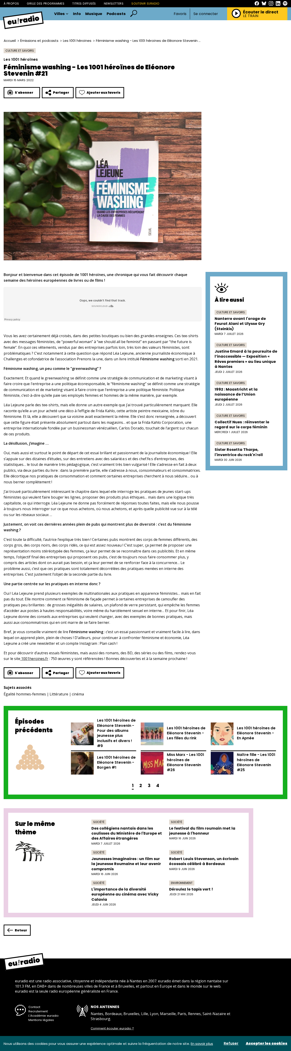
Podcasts (116, 14)
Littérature (59, 694)
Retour (21, 930)
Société (98, 822)
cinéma (78, 694)
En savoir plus (202, 1043)
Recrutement (38, 1011)
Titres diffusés (84, 3)
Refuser (231, 1043)
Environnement (182, 883)
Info (77, 14)
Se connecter (205, 14)
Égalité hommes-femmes (25, 694)
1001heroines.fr (34, 658)
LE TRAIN (250, 16)
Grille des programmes (45, 3)
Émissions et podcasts (39, 40)
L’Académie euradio (43, 1015)
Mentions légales (41, 1020)
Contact (34, 1007)
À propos (11, 3)
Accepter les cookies (266, 1043)
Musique (93, 14)
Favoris (180, 13)
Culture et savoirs (19, 51)
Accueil (10, 40)
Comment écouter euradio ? (112, 1028)
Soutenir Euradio (145, 3)
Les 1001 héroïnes (77, 40)
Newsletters (114, 3)
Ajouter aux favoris (103, 92)
